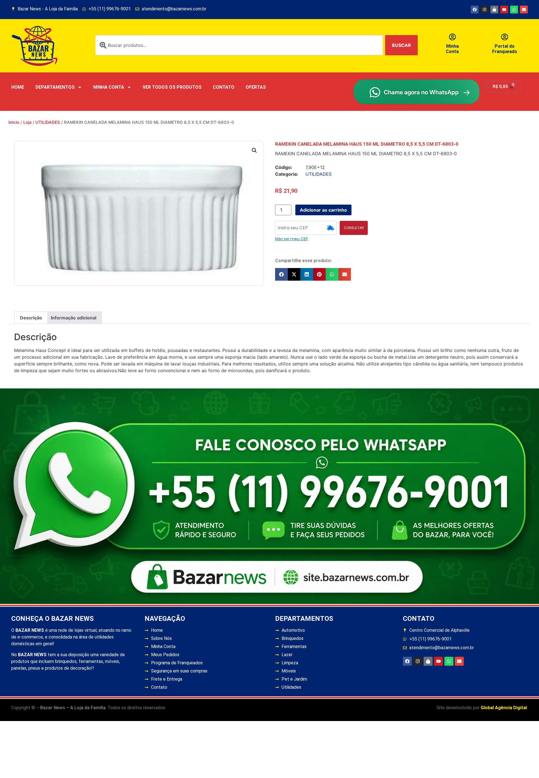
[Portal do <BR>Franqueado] (504, 36)
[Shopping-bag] (494, 9)
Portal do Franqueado (504, 49)
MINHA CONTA (108, 87)
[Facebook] (475, 9)
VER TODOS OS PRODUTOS (172, 87)
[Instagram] (484, 9)
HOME (17, 87)
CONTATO (223, 87)
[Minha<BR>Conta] (452, 36)
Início (13, 122)
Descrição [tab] (31, 318)
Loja (27, 122)
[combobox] (239, 45)
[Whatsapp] (514, 9)
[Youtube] (504, 9)
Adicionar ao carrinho (323, 210)
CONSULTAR (354, 227)
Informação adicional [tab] (73, 318)
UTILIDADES (47, 122)
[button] (254, 150)
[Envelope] (524, 9)
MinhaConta (452, 49)
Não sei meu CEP (291, 239)
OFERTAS (256, 87)
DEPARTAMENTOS (55, 87)
